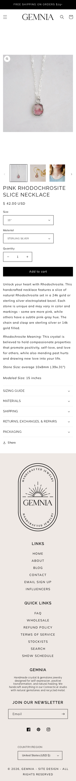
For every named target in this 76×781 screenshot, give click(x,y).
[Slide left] (4, 174)
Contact (38, 575)
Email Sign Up (38, 582)
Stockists (38, 641)
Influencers (38, 589)
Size (6, 211)
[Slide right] (71, 174)
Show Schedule (38, 656)
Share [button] (12, 442)
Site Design (48, 768)
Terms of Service (38, 634)
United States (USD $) (36, 755)
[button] (5, 17)
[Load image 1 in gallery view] (18, 173)
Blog (38, 568)
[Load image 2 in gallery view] (37, 173)
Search (38, 649)
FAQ (38, 613)
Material (8, 230)
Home (38, 553)
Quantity (9, 248)
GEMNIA (27, 768)
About (38, 561)
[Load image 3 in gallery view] (57, 173)
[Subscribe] (63, 714)
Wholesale (38, 620)
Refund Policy (38, 627)
